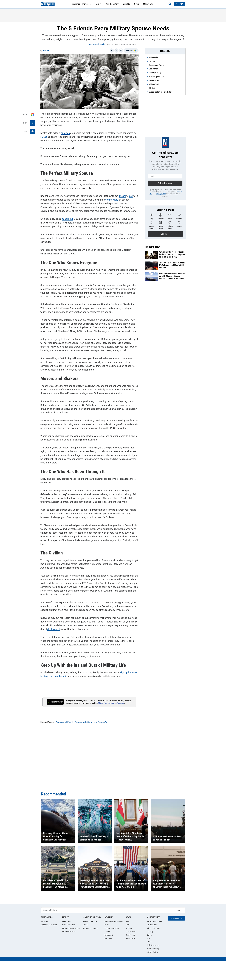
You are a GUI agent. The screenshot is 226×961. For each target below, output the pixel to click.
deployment (53, 629)
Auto (148, 938)
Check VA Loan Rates (49, 925)
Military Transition (153, 928)
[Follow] (32, 123)
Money (98, 4)
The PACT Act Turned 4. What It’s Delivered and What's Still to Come (172, 265)
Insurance (76, 4)
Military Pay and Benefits (113, 921)
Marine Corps (130, 932)
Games (149, 935)
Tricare (122, 196)
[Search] (170, 4)
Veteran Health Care (111, 928)
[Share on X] (116, 50)
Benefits (126, 4)
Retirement (108, 935)
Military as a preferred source (111, 703)
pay (131, 196)
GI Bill (106, 925)
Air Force (129, 928)
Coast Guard (130, 935)
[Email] (121, 50)
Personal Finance (68, 925)
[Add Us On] (32, 114)
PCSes (43, 136)
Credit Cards (66, 921)
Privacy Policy (161, 194)
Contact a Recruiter (90, 921)
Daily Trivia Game (153, 945)
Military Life (148, 4)
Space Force (130, 938)
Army (127, 921)
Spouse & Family (153, 949)
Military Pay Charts (69, 932)
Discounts (108, 938)
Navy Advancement (90, 928)
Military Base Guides (154, 921)
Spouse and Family (97, 44)
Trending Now (152, 246)
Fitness (149, 942)
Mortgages (86, 4)
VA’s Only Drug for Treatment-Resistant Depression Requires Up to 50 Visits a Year (172, 254)
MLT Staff (46, 50)
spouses (65, 133)
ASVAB (86, 925)
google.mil (67, 219)
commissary (111, 199)
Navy (127, 925)
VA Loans (44, 921)
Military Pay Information (71, 928)
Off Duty (150, 932)
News (136, 4)
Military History (152, 952)
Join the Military (112, 4)
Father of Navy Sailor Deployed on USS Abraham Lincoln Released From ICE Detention (172, 276)
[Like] (32, 131)
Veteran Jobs (152, 925)
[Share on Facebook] (112, 50)
